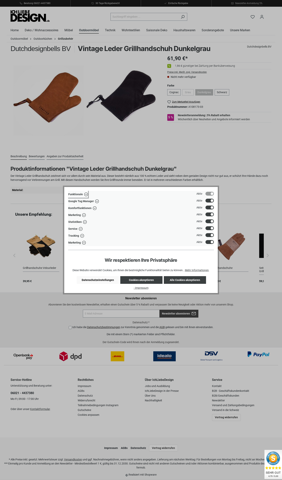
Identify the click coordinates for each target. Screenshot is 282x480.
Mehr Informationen (197, 270)
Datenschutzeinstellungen (98, 280)
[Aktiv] (209, 194)
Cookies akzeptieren (141, 280)
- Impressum (141, 287)
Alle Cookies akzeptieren (185, 280)
